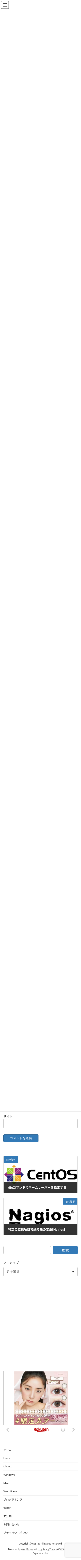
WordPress (10, 1491)
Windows (9, 1474)
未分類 (7, 1516)
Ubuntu (7, 1466)
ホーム (7, 1449)
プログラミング (12, 1499)
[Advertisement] (40, 1324)
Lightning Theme (48, 1549)
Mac (6, 1483)
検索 (65, 1250)
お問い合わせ (11, 1524)
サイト (8, 1116)
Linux (6, 1458)
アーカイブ (11, 1263)
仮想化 (7, 1508)
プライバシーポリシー (16, 1532)
